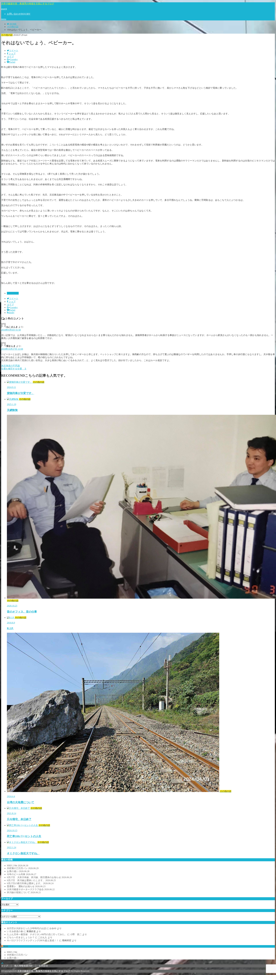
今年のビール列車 (21, 874)
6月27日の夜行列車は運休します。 (30, 883)
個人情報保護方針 (23, 966)
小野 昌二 (76, 934)
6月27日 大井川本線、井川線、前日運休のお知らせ (39, 877)
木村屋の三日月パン (23, 868)
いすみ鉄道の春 (15, 931)
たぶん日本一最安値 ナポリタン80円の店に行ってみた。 (37, 934)
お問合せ (43, 966)
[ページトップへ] (2, 963)
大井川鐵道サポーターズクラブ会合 (31, 889)
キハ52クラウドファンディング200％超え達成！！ (33, 940)
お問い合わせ (18, 14)
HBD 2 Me (17, 865)
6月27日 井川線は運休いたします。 (31, 880)
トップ (4, 966)
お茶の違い (18, 871)
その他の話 (13, 293)
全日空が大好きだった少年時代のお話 (26, 928)
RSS (6, 946)
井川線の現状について (24, 892)
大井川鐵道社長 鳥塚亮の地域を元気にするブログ (27, 3)
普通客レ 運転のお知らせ (26, 886)
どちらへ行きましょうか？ (20, 937)
